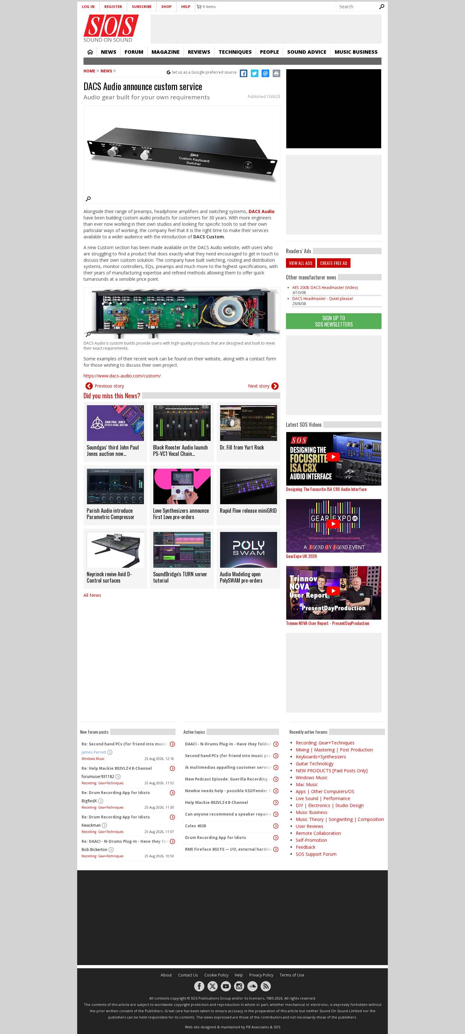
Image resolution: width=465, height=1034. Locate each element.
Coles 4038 (195, 826)
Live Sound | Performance (323, 798)
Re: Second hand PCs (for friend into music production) (126, 744)
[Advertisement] (333, 375)
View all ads (300, 263)
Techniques (235, 51)
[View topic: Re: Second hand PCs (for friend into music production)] (172, 744)
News (108, 51)
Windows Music (93, 758)
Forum (134, 51)
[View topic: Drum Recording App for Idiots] (276, 838)
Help (185, 6)
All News (92, 595)
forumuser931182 (98, 776)
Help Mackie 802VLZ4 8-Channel (216, 802)
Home (90, 52)
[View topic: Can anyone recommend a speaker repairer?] (276, 814)
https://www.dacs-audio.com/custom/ (122, 376)
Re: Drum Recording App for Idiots (116, 792)
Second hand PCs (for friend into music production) (229, 755)
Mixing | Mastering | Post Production (334, 750)
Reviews (199, 51)
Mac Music (307, 784)
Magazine (166, 51)
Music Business (356, 51)
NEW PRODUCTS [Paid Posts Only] (332, 771)
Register (113, 6)
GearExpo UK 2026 (301, 556)
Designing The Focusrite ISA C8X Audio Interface (326, 489)
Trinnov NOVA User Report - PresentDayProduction (327, 623)
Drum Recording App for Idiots (215, 837)
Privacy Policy (261, 975)
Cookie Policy (216, 975)
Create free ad (333, 263)
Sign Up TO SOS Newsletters (334, 321)
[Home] (111, 26)
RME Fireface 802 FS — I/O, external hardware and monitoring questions (229, 849)
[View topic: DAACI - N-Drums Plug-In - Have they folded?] (276, 744)
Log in (88, 6)
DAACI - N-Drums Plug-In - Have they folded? (229, 744)
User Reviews (309, 826)
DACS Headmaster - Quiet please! (322, 298)
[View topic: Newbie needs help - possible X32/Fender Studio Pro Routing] (276, 791)
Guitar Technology (314, 764)
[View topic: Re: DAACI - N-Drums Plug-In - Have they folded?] (172, 841)
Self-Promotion (311, 840)
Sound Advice (306, 51)
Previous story (109, 386)
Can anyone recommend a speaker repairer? (229, 814)
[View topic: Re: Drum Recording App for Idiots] (172, 793)
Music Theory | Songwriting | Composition (340, 819)
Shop (166, 6)
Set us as (204, 72)
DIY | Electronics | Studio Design (330, 805)
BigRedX (89, 801)
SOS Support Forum (316, 854)
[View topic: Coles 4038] (276, 826)
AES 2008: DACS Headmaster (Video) (325, 287)
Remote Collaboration (318, 833)
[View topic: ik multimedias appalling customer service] (276, 767)
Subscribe (142, 6)
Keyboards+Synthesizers (321, 757)
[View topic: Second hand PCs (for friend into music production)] (276, 756)
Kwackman (91, 825)
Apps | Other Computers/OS (325, 791)
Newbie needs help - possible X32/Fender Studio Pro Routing (229, 790)
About (166, 975)
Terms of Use (292, 975)
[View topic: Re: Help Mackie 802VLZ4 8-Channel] (172, 768)
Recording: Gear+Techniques (102, 783)
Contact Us (188, 975)
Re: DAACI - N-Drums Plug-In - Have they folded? (126, 841)
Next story (259, 386)
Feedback (305, 847)
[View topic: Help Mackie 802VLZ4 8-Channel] (276, 802)
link (115, 432)
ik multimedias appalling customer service (228, 767)
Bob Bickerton (94, 849)
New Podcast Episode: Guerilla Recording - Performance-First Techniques (229, 779)
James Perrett (94, 752)
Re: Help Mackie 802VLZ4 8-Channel (117, 768)
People (269, 51)
